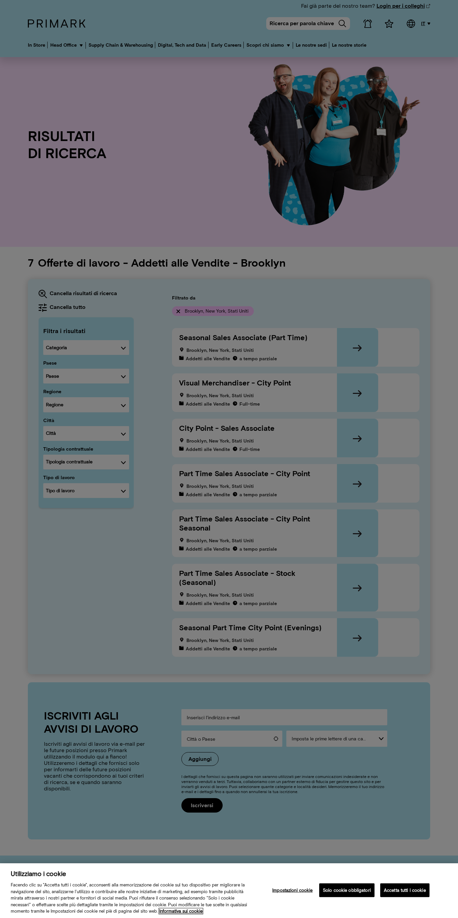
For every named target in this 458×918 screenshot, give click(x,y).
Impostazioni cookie (292, 889)
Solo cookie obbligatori (347, 889)
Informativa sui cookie (181, 911)
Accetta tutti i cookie (405, 889)
